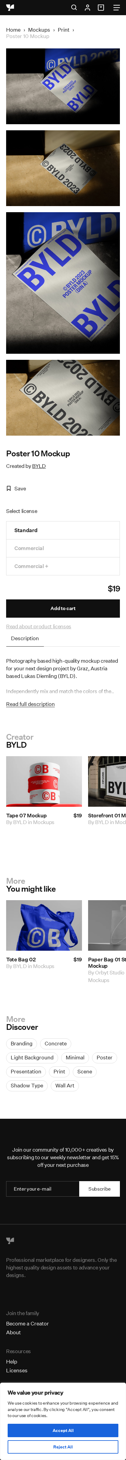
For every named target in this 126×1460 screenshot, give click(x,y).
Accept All (63, 1430)
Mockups (39, 29)
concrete (56, 1043)
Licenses (17, 1370)
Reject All (63, 1447)
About (13, 1332)
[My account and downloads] (87, 8)
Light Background (32, 1057)
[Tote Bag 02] (44, 925)
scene (84, 1071)
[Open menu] (116, 7)
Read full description (30, 704)
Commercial (29, 548)
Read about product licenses (38, 626)
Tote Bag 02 (20, 959)
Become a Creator (27, 1323)
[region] (63, 1421)
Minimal (75, 1057)
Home (13, 29)
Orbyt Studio (109, 972)
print (59, 1071)
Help (11, 1361)
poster (105, 1057)
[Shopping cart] (102, 8)
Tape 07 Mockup (26, 815)
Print (63, 29)
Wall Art (64, 1085)
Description (25, 638)
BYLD (39, 466)
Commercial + (31, 566)
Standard (25, 530)
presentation (26, 1071)
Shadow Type (27, 1085)
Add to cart (62, 608)
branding (21, 1043)
